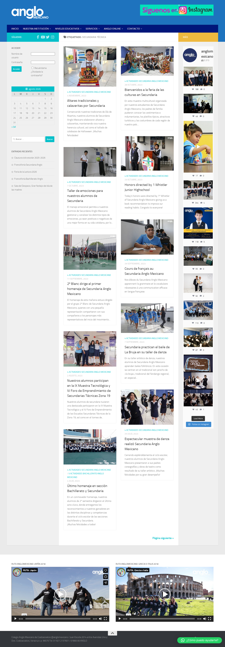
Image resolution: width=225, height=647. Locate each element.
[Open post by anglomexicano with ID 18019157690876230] (198, 310)
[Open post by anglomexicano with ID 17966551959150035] (198, 76)
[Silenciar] (100, 618)
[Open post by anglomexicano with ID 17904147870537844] (198, 103)
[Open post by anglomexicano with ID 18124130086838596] (198, 190)
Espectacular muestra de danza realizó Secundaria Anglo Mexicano (147, 444)
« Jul (13, 126)
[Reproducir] (15, 618)
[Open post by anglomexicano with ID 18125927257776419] (198, 223)
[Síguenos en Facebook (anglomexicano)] (38, 37)
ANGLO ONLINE (112, 28)
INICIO (15, 28)
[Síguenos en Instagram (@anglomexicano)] (52, 37)
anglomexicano (198, 69)
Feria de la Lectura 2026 (25, 171)
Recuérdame (40, 68)
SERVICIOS (92, 28)
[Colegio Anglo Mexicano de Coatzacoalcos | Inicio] (29, 12)
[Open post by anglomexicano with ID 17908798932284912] (198, 256)
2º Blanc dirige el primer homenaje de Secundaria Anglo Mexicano (89, 289)
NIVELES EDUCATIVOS (67, 28)
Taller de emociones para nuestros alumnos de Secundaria (85, 196)
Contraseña (16, 62)
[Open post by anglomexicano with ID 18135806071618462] (198, 337)
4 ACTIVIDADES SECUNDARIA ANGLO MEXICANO (89, 92)
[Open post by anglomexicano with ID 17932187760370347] (198, 147)
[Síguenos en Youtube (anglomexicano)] (43, 37)
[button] (60, 594)
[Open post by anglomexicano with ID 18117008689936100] (198, 380)
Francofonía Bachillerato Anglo (28, 178)
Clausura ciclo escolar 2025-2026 (29, 157)
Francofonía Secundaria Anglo (28, 164)
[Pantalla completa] (105, 618)
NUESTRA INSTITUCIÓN (36, 28)
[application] (60, 594)
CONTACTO (133, 28)
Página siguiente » (163, 538)
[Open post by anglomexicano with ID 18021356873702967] (198, 283)
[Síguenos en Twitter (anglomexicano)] (47, 37)
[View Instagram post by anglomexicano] (210, 83)
